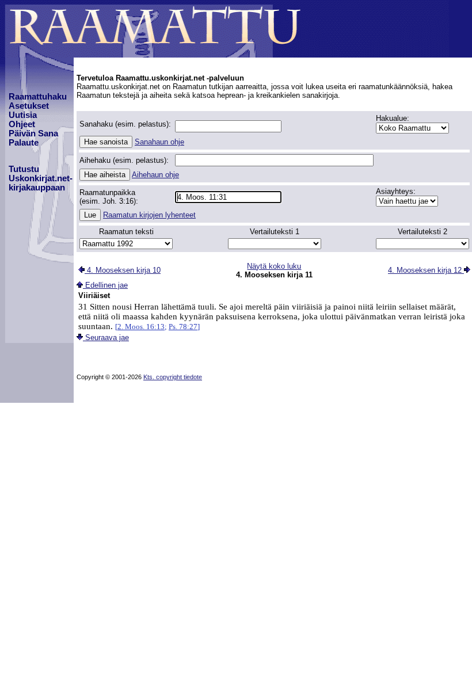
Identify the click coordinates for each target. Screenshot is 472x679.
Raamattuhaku (38, 96)
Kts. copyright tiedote (172, 376)
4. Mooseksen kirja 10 (123, 270)
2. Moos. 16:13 (141, 326)
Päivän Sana (33, 133)
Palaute (24, 142)
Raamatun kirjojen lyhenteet (149, 215)
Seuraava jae (106, 337)
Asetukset (29, 105)
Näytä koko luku (274, 266)
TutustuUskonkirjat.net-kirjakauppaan (41, 178)
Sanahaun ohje (159, 142)
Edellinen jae (105, 285)
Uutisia (23, 115)
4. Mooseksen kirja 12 (426, 270)
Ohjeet (22, 124)
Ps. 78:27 (183, 326)
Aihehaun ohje (155, 174)
